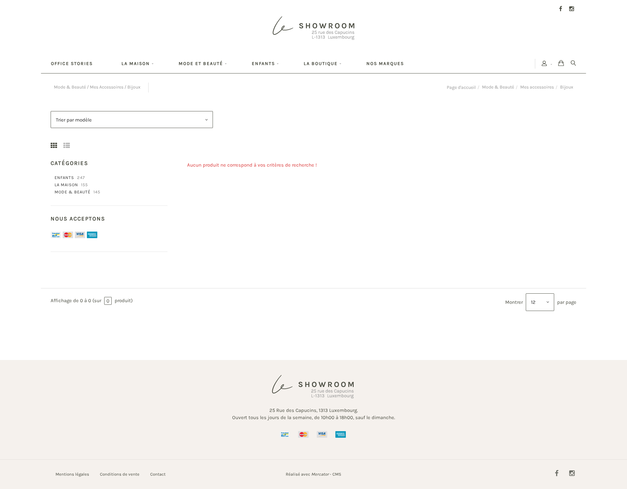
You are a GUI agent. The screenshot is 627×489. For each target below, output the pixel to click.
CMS (336, 474)
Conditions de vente (119, 474)
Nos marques (385, 63)
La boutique (321, 63)
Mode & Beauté (498, 87)
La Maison (66, 185)
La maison (135, 63)
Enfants (263, 63)
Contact (158, 474)
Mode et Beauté (201, 63)
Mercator (320, 474)
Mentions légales (72, 474)
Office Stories (72, 63)
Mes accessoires (537, 87)
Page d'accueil (461, 87)
